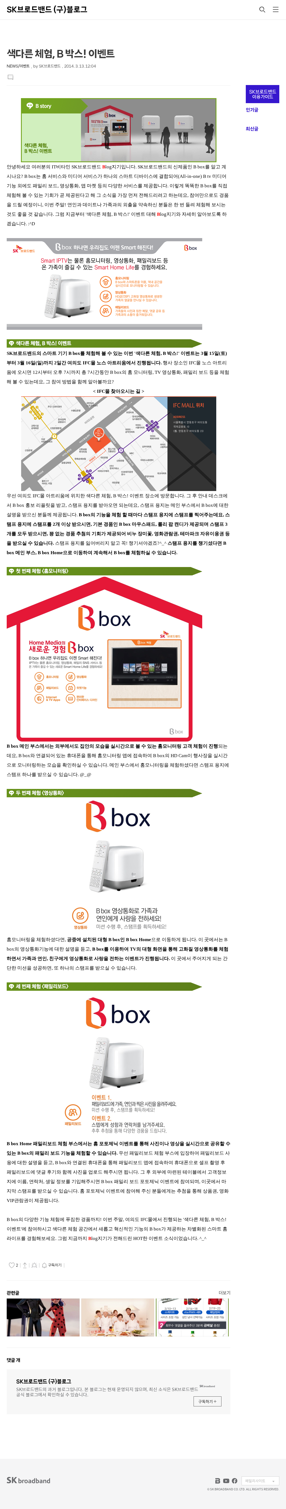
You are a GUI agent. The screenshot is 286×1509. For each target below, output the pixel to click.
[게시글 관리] (34, 1265)
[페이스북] (234, 1481)
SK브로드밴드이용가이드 (262, 94)
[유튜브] (226, 1481)
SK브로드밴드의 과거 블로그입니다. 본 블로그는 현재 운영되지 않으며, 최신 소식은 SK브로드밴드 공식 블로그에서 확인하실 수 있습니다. (107, 1391)
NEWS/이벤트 (18, 66)
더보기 (224, 1293)
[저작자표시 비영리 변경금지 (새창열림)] (73, 1265)
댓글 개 (13, 1360)
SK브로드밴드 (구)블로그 (47, 9)
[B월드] (218, 1481)
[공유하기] (24, 1265)
